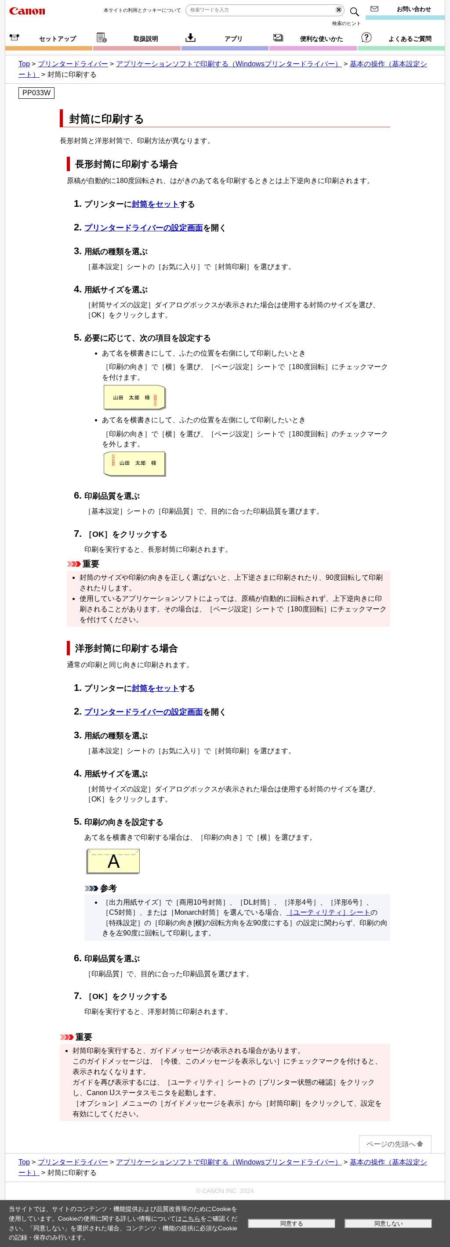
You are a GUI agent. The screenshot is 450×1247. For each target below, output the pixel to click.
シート (328, 912)
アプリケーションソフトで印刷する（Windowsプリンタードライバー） (229, 64)
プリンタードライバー (73, 64)
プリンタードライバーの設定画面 (143, 227)
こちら (191, 1218)
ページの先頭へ (391, 1144)
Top (24, 64)
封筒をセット (155, 204)
